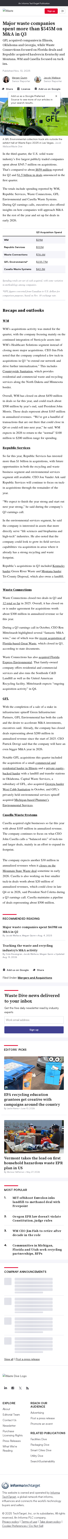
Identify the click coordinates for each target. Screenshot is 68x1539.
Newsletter (9, 1425)
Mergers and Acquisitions (35, 977)
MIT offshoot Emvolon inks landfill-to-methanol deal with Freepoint (36, 1202)
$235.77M (42, 261)
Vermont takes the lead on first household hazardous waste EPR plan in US (33, 1162)
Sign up (51, 11)
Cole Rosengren (14, 954)
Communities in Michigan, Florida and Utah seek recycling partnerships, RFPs (37, 1249)
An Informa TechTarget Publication (34, 3)
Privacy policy (10, 1521)
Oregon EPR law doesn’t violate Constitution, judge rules (37, 1218)
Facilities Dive (39, 1439)
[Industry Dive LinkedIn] (5, 1388)
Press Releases (12, 1441)
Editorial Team (11, 1414)
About (6, 1409)
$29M (39, 239)
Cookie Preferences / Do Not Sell (22, 1526)
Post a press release (28, 1359)
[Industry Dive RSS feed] (27, 1388)
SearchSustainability (43, 1461)
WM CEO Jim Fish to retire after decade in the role (37, 1233)
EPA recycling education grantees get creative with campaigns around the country (32, 1099)
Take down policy (50, 1521)
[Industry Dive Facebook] (12, 1388)
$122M (40, 247)
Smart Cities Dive (41, 1450)
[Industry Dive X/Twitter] (20, 1388)
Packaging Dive (40, 1444)
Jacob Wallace (52, 77)
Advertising (37, 1412)
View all (8, 1359)
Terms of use (29, 1521)
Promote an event (42, 1423)
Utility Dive (37, 1455)
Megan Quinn (19, 77)
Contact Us (9, 1420)
